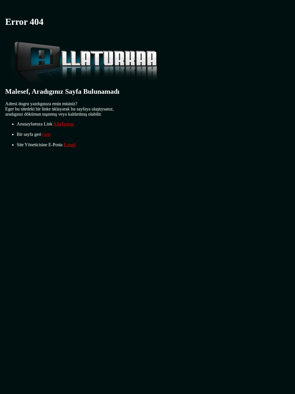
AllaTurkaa (63, 123)
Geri (46, 134)
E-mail (70, 144)
